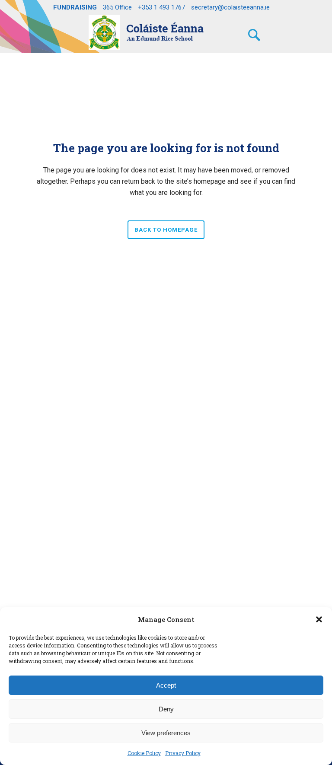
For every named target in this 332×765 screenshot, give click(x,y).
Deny (166, 709)
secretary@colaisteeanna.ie (230, 7)
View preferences (166, 732)
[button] (319, 619)
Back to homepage (166, 229)
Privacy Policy (183, 752)
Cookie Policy (144, 752)
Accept (166, 685)
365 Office (117, 7)
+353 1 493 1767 (161, 7)
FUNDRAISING (75, 7)
